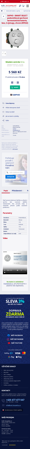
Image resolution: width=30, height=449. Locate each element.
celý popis (15, 149)
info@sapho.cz (16, 130)
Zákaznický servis (8, 379)
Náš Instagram (16, 339)
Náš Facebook (17, 335)
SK (8, 1)
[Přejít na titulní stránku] (8, 6)
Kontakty (6, 383)
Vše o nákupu (7, 374)
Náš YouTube (16, 343)
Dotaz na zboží (10, 112)
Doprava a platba (8, 376)
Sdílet (7, 120)
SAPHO (14, 128)
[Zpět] (4, 16)
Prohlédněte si (8, 284)
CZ (5, 1)
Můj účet (6, 372)
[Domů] (2, 1)
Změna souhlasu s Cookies (11, 385)
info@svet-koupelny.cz (13, 405)
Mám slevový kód (8, 370)
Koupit (16, 87)
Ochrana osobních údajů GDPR (12, 381)
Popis (6, 190)
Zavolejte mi (10, 177)
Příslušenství (17, 190)
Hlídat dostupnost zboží (13, 108)
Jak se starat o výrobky (12, 116)
